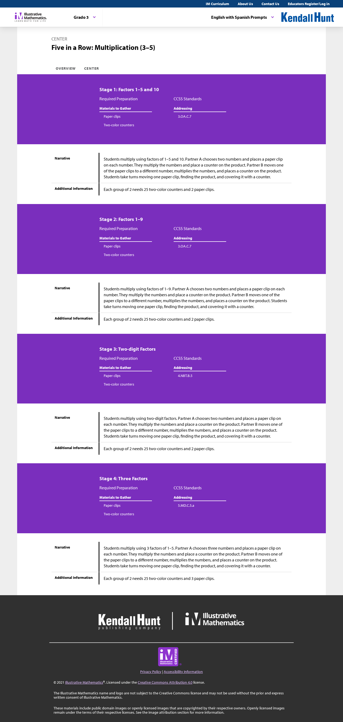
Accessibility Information (183, 671)
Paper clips (112, 116)
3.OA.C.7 (184, 116)
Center (91, 68)
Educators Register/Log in (309, 3)
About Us (245, 3)
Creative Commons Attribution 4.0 (165, 682)
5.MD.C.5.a (186, 505)
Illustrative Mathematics (84, 682)
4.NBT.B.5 (185, 375)
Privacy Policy (150, 671)
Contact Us (270, 3)
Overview (66, 68)
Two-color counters (119, 125)
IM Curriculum (217, 3)
